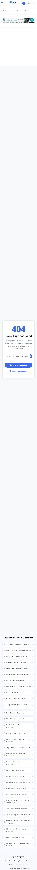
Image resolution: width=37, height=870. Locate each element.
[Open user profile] (34, 3)
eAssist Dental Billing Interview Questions (18, 861)
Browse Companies (19, 371)
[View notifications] (29, 3)
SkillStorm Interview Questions (18, 869)
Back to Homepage (20, 365)
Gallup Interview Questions (18, 865)
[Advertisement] (18, 46)
